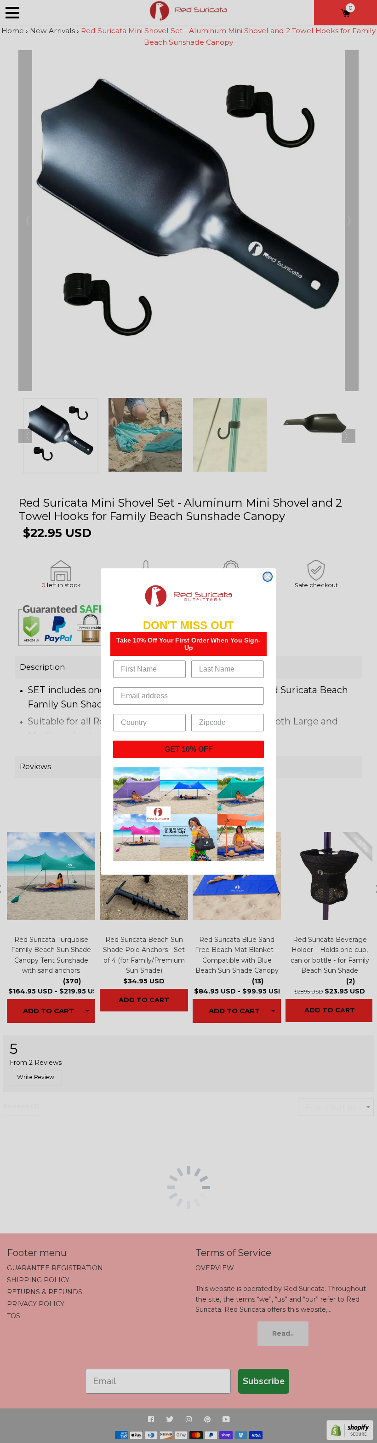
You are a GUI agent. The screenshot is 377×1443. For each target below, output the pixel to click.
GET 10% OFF (189, 749)
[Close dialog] (267, 576)
